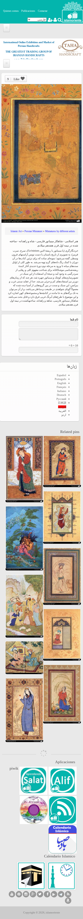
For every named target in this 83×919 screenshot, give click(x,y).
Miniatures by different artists (60, 231)
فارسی (62, 406)
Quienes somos (11, 10)
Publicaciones (28, 10)
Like (13, 79)
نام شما (74, 319)
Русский (61, 399)
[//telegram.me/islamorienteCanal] (61, 894)
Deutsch (61, 394)
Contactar (42, 10)
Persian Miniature (33, 231)
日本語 (62, 402)
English (61, 383)
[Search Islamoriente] (59, 20)
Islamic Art (16, 231)
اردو (64, 414)
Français (61, 387)
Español (61, 375)
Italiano (61, 391)
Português (60, 379)
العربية (62, 410)
